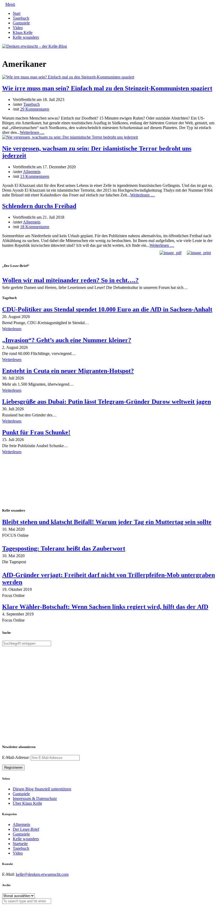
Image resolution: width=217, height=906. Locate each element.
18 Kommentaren (34, 227)
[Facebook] (8, 51)
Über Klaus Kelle (27, 803)
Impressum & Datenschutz (35, 798)
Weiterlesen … (32, 132)
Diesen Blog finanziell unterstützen (42, 789)
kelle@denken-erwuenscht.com (42, 874)
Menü (10, 4)
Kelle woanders (26, 37)
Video (18, 27)
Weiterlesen (11, 329)
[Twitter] (3, 51)
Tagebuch (21, 18)
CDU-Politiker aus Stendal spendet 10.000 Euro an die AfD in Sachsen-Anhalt (107, 309)
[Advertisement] (36, 482)
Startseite (20, 843)
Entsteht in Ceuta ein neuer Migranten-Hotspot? (68, 370)
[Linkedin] (12, 51)
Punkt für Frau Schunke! (36, 432)
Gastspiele (21, 23)
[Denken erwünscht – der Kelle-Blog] (34, 46)
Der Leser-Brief (26, 829)
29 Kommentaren (34, 109)
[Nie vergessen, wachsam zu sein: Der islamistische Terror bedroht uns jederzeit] (70, 137)
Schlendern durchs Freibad (39, 206)
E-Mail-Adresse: (16, 757)
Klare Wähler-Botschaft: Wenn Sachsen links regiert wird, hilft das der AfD (105, 606)
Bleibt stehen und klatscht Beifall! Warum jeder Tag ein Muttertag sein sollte (106, 521)
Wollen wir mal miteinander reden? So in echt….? (70, 280)
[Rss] (16, 51)
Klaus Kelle (23, 32)
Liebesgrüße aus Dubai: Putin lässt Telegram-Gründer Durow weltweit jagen (106, 401)
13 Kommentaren (34, 176)
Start (16, 13)
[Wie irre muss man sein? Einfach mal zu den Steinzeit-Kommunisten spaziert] (68, 77)
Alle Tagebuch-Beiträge (22, 459)
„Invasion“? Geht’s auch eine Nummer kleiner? (66, 340)
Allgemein (31, 171)
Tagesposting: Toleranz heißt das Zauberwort (63, 548)
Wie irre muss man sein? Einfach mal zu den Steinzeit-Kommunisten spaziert (107, 88)
